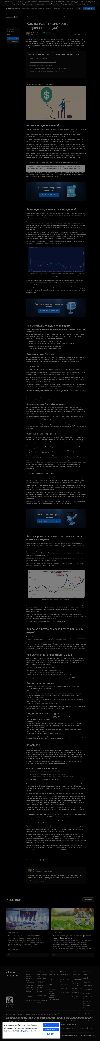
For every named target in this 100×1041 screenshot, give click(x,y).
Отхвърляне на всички (51, 1029)
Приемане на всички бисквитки (50, 1025)
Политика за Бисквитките (30, 1031)
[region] (31, 1030)
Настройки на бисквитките (51, 1034)
